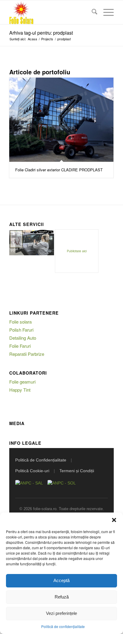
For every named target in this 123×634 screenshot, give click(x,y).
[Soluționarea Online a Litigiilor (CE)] (61, 486)
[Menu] (105, 12)
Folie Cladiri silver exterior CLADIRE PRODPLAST (59, 170)
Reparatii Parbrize (26, 354)
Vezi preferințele (61, 613)
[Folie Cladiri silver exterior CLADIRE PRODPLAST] (61, 120)
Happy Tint (19, 390)
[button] (114, 520)
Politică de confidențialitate (63, 626)
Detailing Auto (22, 338)
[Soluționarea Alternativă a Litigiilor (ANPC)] (29, 486)
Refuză (62, 596)
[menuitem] (91, 12)
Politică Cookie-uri (32, 470)
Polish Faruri (21, 330)
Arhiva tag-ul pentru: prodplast (41, 32)
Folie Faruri (20, 346)
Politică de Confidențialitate (40, 460)
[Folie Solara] (51, 12)
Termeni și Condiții (76, 470)
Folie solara (20, 321)
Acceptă (61, 580)
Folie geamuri (22, 381)
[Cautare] (91, 12)
